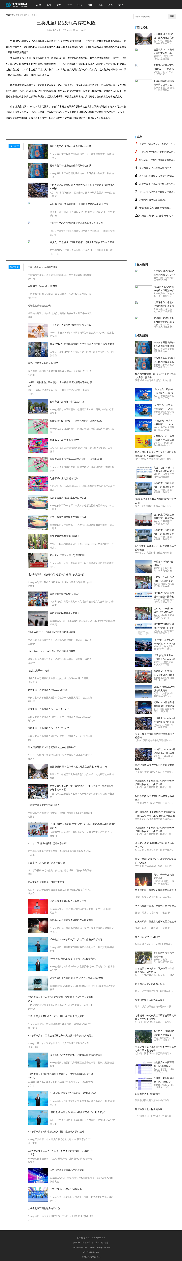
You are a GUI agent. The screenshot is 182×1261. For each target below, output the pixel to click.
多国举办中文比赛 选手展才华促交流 (46, 862)
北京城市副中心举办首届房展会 (66, 1189)
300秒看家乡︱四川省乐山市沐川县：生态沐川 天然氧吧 (56, 1016)
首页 (18, 15)
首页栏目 (25, 15)
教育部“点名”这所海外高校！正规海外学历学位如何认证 (164, 290)
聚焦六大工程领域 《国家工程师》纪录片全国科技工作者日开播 (82, 242)
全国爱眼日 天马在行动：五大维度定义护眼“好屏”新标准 (78, 766)
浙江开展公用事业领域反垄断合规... (157, 160)
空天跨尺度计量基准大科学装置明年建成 (155, 890)
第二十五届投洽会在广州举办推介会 (46, 882)
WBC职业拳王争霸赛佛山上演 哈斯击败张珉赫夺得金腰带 (79, 204)
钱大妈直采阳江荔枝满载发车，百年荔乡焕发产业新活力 (164, 518)
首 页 (38, 5)
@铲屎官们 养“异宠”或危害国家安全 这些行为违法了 (164, 275)
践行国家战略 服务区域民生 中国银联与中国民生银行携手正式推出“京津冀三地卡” (155, 816)
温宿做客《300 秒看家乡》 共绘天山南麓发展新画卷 (76, 939)
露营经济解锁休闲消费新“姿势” (43, 363)
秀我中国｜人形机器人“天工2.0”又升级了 (48, 690)
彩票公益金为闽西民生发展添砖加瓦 (68, 497)
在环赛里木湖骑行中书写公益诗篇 (67, 401)
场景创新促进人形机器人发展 (150, 984)
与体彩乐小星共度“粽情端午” (64, 440)
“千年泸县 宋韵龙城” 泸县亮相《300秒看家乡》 (73, 958)
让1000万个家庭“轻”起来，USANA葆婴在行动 (164, 581)
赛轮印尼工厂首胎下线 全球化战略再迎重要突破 (164, 675)
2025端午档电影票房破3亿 (152, 199)
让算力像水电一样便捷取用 (148, 1109)
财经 (59, 5)
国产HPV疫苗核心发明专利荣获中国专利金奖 (164, 596)
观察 (49, 5)
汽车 (100, 5)
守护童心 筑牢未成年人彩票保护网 (67, 555)
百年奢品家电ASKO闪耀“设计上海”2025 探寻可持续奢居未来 (164, 69)
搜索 (172, 16)
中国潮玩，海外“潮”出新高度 (42, 286)
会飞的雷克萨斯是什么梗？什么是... (157, 192)
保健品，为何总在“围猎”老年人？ (156, 215)
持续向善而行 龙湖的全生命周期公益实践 (70, 146)
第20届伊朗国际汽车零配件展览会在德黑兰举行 (52, 747)
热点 (110, 5)
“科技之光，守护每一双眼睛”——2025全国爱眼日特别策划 (164, 393)
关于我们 (77, 1243)
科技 (90, 5)
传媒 (34, 15)
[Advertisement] (156, 113)
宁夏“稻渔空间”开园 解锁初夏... (155, 207)
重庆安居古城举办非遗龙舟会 (64, 613)
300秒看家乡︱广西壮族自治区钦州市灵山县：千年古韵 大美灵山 (60, 1035)
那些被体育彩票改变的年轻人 (64, 536)
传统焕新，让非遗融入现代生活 (155, 168)
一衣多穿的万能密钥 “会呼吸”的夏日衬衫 (70, 325)
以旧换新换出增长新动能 (147, 1094)
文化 (120, 5)
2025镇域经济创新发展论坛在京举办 (68, 901)
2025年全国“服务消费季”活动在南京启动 (48, 843)
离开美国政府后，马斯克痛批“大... (156, 176)
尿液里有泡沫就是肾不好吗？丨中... (157, 144)
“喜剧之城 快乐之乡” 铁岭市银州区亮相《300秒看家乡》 (78, 1112)
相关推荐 (14, 146)
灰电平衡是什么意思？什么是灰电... (157, 184)
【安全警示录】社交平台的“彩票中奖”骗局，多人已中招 (56, 574)
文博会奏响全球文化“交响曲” (64, 594)
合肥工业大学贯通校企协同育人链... (157, 152)
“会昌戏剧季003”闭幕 (38, 670)
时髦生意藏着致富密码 (39, 305)
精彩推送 (14, 267)
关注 (69, 5)
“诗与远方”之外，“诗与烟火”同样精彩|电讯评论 (52, 632)
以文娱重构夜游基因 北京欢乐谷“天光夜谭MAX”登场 (76, 978)
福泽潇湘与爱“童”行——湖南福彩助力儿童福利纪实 (76, 421)
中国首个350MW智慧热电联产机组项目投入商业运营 (76, 223)
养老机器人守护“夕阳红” (147, 937)
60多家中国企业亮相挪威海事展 (44, 805)
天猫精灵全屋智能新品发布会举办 (67, 1170)
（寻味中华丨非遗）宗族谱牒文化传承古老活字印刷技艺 (164, 306)
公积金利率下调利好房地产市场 (44, 1208)
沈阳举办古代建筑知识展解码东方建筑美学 (71, 920)
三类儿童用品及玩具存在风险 (42, 267)
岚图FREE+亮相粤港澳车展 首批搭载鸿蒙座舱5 (164, 706)
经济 (79, 5)
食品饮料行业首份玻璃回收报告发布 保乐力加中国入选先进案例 (82, 344)
